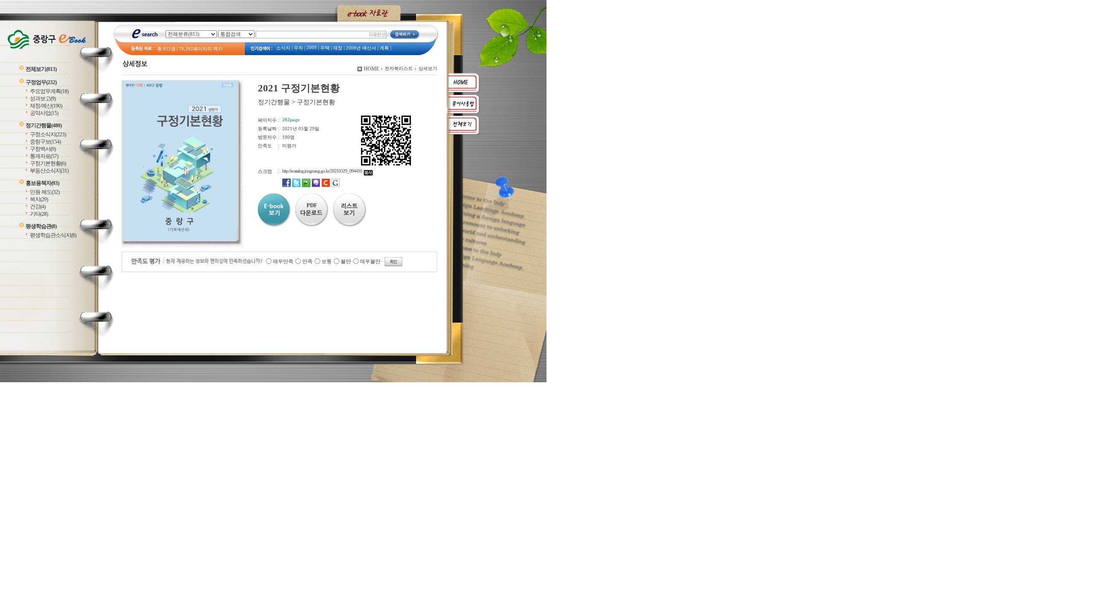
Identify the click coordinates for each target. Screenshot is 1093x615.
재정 (337, 48)
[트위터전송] (296, 185)
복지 (39, 199)
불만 (346, 261)
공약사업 (44, 113)
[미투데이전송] (316, 185)
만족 (307, 261)
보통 (326, 261)
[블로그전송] (306, 185)
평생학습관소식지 (53, 235)
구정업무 (41, 82)
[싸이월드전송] (325, 185)
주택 (325, 48)
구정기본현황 (48, 163)
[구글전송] (335, 185)
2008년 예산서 (361, 48)
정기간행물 (43, 125)
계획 (384, 48)
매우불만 (370, 261)
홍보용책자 (42, 183)
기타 (39, 214)
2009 (312, 47)
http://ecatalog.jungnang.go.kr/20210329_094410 (323, 170)
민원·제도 (44, 192)
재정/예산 (46, 105)
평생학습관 (41, 226)
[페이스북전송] (286, 185)
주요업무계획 (49, 91)
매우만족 (283, 261)
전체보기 (41, 69)
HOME (371, 69)
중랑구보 (45, 141)
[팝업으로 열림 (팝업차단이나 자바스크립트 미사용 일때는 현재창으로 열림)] (179, 240)
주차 (298, 48)
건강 (37, 206)
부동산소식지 (49, 170)
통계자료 (44, 156)
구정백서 (43, 149)
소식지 (283, 48)
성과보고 (43, 98)
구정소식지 (48, 134)
